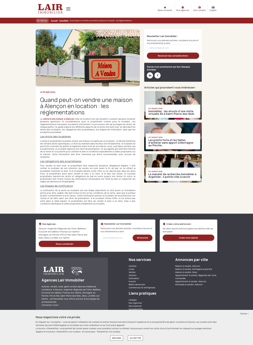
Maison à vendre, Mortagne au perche (193, 269)
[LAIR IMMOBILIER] (50, 9)
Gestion (132, 275)
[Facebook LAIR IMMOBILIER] (157, 77)
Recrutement (135, 306)
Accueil (54, 20)
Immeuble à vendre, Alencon (189, 284)
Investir (132, 281)
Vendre (132, 272)
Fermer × (244, 313)
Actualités (63, 20)
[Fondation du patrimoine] (76, 271)
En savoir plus (89, 331)
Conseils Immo (136, 309)
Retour (43, 20)
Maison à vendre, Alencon (187, 266)
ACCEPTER (135, 338)
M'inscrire (142, 237)
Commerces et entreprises (142, 287)
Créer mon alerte (188, 237)
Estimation (134, 278)
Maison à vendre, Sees (186, 272)
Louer (131, 269)
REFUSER (116, 338)
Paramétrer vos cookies (108, 331)
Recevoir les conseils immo (173, 55)
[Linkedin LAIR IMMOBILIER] (150, 77)
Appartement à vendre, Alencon (190, 281)
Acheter (133, 266)
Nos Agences (135, 303)
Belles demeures (137, 284)
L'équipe (133, 299)
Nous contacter (64, 243)
